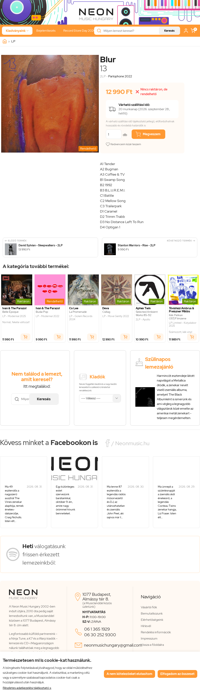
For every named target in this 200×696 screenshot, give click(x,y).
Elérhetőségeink (152, 620)
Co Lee (73, 308)
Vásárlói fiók (149, 607)
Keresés (169, 30)
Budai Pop (42, 312)
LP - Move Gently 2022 (115, 316)
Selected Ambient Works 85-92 (147, 313)
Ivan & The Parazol (14, 308)
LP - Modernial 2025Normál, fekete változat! (16, 319)
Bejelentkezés (45, 31)
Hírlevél (146, 626)
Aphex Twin (143, 308)
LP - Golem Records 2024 (80, 318)
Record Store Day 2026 (79, 31)
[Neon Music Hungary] (5, 41)
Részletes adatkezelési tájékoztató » (27, 688)
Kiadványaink (17, 31)
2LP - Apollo (143, 319)
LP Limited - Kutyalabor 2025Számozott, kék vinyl (182, 327)
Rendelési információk (156, 632)
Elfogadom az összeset (177, 674)
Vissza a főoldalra (152, 645)
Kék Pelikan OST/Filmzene (177, 317)
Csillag (106, 312)
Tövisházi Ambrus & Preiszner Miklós (181, 310)
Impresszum (149, 638)
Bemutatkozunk (152, 613)
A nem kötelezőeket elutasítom (129, 674)
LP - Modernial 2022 (47, 316)
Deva (105, 308)
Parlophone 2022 (120, 76)
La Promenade (78, 312)
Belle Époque (10, 312)
